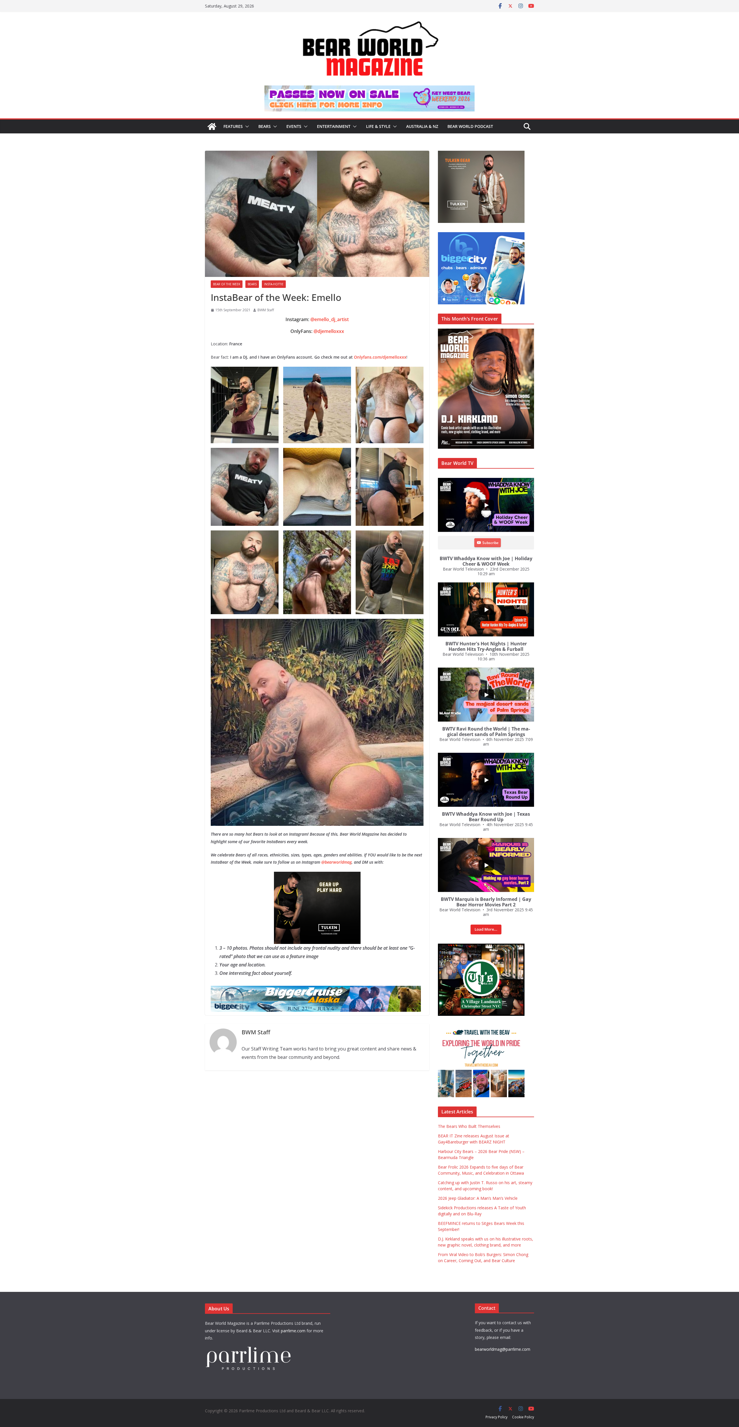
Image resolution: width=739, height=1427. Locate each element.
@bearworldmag (336, 862)
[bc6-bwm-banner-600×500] (481, 235)
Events (293, 126)
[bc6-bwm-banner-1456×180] (316, 990)
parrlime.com (293, 1330)
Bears (264, 126)
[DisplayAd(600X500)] (481, 154)
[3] (481, 1028)
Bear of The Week (226, 284)
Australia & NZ (422, 126)
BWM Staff (265, 310)
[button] (246, 126)
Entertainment (333, 126)
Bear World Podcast (470, 126)
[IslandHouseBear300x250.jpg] (317, 876)
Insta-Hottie (273, 284)
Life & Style (378, 126)
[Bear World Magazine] (212, 126)
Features (233, 126)
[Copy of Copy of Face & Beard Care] (481, 946)
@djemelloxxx (328, 331)
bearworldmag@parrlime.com (502, 1349)
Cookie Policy (523, 1417)
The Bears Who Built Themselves (469, 1126)
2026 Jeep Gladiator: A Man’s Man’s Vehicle (478, 1198)
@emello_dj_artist (329, 319)
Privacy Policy (496, 1417)
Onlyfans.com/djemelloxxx (380, 357)
